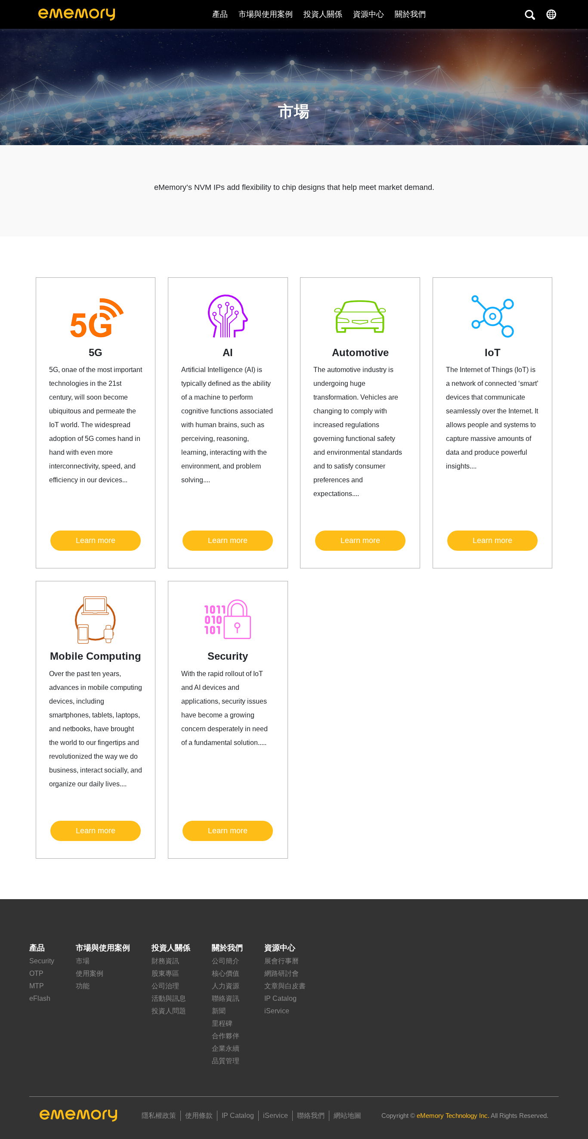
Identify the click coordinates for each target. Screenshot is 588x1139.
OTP (36, 973)
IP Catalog (280, 998)
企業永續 (225, 1048)
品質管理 (225, 1061)
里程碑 (222, 1023)
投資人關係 (322, 14)
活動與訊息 (169, 998)
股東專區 (165, 973)
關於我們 (227, 947)
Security (41, 961)
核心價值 (225, 973)
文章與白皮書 (285, 986)
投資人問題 (169, 1011)
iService (276, 1011)
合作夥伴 (225, 1036)
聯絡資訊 (225, 998)
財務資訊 (165, 961)
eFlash (39, 998)
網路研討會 (281, 973)
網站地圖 (347, 1115)
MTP (36, 986)
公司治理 (165, 986)
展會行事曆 (281, 961)
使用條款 (199, 1115)
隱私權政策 (159, 1115)
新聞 (219, 1011)
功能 (83, 986)
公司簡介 (225, 961)
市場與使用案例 (265, 14)
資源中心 (368, 14)
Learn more (95, 540)
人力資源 (225, 986)
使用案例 (89, 973)
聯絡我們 (311, 1115)
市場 (83, 961)
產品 (220, 14)
